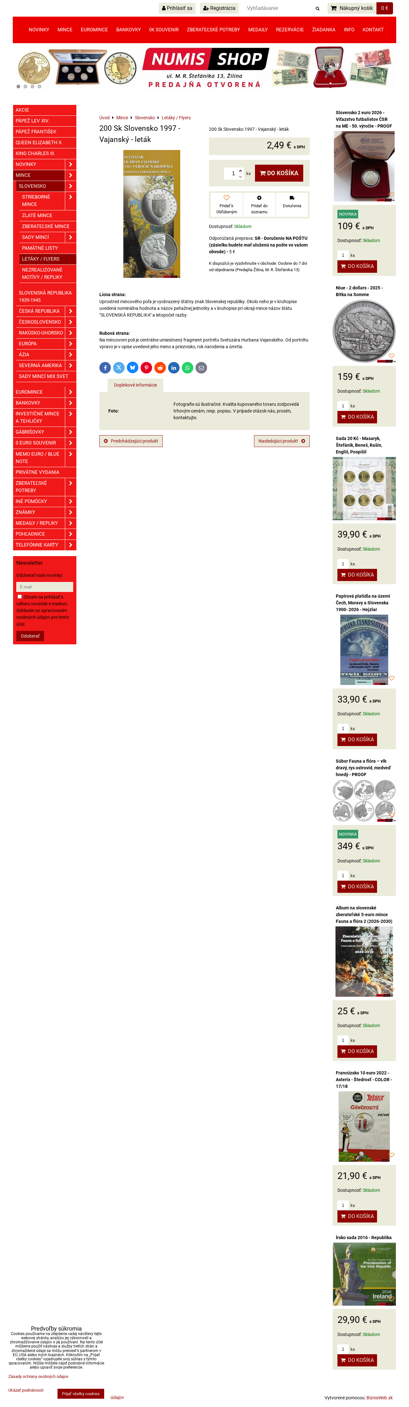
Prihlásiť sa (179, 8)
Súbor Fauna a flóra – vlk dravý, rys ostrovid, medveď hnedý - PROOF (363, 768)
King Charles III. (35, 153)
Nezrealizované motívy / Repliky (42, 273)
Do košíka (282, 173)
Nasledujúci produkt (278, 441)
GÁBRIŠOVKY (30, 432)
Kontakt (373, 30)
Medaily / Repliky (37, 523)
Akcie (22, 110)
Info (349, 30)
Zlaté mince (37, 215)
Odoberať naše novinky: (39, 575)
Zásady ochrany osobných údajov (38, 1376)
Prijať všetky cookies (81, 1393)
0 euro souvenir (36, 443)
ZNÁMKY (25, 512)
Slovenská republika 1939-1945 (45, 296)
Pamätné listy (40, 248)
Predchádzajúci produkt (134, 441)
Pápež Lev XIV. (32, 121)
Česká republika (39, 311)
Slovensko (32, 186)
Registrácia (222, 8)
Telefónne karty (37, 545)
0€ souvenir (164, 30)
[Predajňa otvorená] (204, 89)
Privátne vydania (37, 472)
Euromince (94, 30)
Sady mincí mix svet (43, 376)
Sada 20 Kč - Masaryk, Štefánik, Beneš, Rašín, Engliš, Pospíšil (359, 445)
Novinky (39, 30)
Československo (40, 322)
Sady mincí (35, 237)
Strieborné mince (36, 200)
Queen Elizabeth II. (39, 142)
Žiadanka (324, 30)
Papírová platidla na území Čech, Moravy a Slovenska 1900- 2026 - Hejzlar (363, 602)
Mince (65, 30)
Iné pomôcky (31, 501)
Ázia (24, 355)
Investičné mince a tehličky (37, 417)
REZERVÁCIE (290, 30)
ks (352, 255)
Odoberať (30, 636)
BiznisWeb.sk (380, 1397)
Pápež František (36, 132)
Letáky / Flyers (40, 259)
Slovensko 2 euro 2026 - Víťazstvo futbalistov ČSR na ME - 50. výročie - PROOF (364, 119)
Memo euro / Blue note (37, 457)
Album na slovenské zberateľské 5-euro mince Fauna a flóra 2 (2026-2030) (364, 914)
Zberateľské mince (46, 226)
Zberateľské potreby (213, 30)
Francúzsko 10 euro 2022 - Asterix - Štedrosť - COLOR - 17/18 (364, 1079)
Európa (28, 344)
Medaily (258, 30)
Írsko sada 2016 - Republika (364, 1237)
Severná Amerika (40, 365)
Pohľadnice (30, 534)
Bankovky (128, 30)
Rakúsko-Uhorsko (41, 333)
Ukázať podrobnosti (25, 1390)
